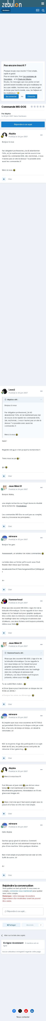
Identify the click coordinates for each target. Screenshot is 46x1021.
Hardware (22, 116)
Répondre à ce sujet (23, 124)
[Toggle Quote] (6, 399)
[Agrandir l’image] (14, 170)
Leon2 (12, 389)
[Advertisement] (23, 38)
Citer (10, 179)
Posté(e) (18, 137)
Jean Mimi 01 (15, 486)
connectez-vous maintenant (21, 891)
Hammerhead (15, 599)
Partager (12, 925)
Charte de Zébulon (24, 79)
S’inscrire (31, 96)
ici (14, 450)
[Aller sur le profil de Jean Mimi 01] (4, 487)
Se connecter (11, 96)
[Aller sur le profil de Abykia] (4, 135)
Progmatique (21, 506)
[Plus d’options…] (41, 135)
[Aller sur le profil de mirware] (4, 538)
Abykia (8, 114)
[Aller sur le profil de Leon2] (4, 391)
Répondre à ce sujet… (16, 911)
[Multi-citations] (4, 179)
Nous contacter (23, 1017)
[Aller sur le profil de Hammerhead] (4, 601)
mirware (13, 536)
